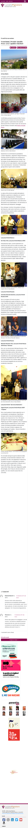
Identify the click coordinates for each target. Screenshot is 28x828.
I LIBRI (7, 1)
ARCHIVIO (11, 1)
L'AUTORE (3, 1)
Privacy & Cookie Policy (6, 813)
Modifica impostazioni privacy (17, 813)
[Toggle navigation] (24, 1)
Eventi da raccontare (7, 38)
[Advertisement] (14, 22)
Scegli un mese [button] (13, 639)
